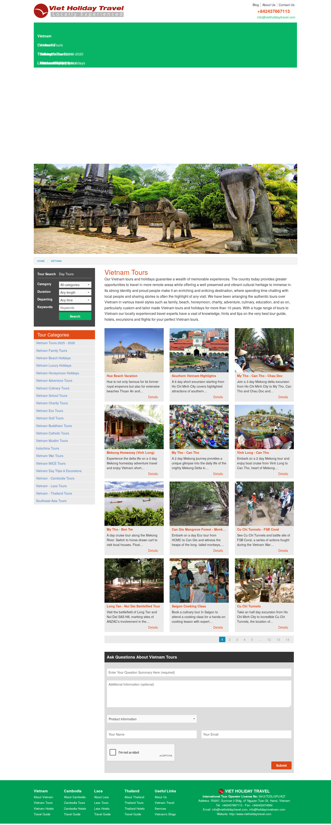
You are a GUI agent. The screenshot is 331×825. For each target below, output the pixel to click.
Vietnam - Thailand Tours (54, 493)
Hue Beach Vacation (122, 375)
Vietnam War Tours (49, 455)
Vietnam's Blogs (165, 814)
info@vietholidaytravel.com (276, 17)
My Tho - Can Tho (185, 452)
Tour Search (46, 274)
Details (153, 397)
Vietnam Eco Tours (49, 410)
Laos (41, 63)
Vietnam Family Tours (51, 350)
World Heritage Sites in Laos (65, 153)
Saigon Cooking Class (189, 606)
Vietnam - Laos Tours (51, 486)
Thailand (44, 54)
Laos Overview (54, 108)
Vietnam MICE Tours (51, 463)
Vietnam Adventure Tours (54, 380)
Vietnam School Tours (51, 395)
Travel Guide (42, 814)
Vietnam (44, 36)
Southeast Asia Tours (51, 500)
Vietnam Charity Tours (52, 403)
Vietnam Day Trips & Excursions (59, 470)
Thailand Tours (134, 802)
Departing (44, 299)
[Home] (79, 8)
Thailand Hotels (135, 808)
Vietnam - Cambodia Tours (55, 478)
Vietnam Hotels (44, 808)
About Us (268, 4)
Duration (44, 291)
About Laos (101, 797)
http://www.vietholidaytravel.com (250, 814)
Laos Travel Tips (55, 135)
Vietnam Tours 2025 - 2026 (55, 343)
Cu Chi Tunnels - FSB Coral (258, 529)
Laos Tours (48, 72)
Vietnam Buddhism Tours (54, 425)
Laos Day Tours (52, 81)
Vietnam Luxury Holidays (53, 365)
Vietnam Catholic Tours (52, 433)
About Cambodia (75, 797)
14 (287, 639)
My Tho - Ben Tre (120, 529)
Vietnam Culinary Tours (52, 388)
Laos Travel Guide (54, 99)
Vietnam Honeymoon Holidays (57, 373)
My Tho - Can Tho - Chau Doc (260, 375)
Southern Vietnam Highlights (194, 375)
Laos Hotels (49, 90)
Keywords (45, 307)
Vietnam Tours (43, 802)
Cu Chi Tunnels (249, 606)
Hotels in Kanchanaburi (60, 162)
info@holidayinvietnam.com (267, 809)
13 (278, 639)
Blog (256, 4)
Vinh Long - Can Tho (253, 452)
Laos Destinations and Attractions (68, 117)
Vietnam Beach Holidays (53, 358)
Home (41, 261)
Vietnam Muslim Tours (52, 440)
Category (44, 284)
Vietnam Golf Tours (49, 418)
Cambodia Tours (74, 802)
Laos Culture (52, 144)
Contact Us (287, 4)
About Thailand (134, 797)
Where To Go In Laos (59, 126)
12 (269, 639)
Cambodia (46, 45)
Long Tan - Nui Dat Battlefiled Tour (133, 606)
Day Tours (66, 274)
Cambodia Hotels (75, 808)
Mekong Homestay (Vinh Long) (130, 452)
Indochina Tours (47, 448)
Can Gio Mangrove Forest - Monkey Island (204, 529)
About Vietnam (43, 797)
